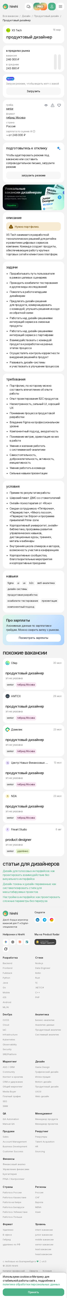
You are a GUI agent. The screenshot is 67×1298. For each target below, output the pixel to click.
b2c (31, 583)
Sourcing (40, 1151)
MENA (38, 1207)
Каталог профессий (14, 1270)
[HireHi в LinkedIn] (37, 920)
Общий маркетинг (13, 1086)
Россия (39, 1192)
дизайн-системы (17, 588)
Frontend (7, 968)
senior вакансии (44, 1244)
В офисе (7, 1234)
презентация (49, 600)
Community (9, 1071)
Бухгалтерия (10, 1174)
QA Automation (11, 1119)
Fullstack (7, 973)
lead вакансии (43, 1249)
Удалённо (8, 1229)
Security (7, 1049)
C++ (37, 992)
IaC (4, 1029)
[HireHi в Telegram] (44, 920)
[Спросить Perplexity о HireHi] (27, 942)
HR (36, 1146)
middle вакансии (44, 1239)
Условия (47, 1270)
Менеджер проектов (46, 1123)
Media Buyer (9, 1091)
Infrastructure (10, 1034)
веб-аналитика (46, 583)
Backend (7, 963)
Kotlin (38, 973)
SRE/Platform (9, 1054)
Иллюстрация (42, 1076)
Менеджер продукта (46, 1119)
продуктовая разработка (22, 594)
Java (5, 982)
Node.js (39, 963)
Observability (10, 1044)
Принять (33, 1292)
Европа (39, 1202)
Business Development (15, 1146)
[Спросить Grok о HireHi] (6, 949)
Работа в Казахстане (14, 1197)
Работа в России (12, 1192)
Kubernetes (9, 1039)
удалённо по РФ (11, 1244)
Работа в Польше (12, 1217)
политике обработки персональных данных (31, 1284)
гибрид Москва (15, 117)
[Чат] (28, 6)
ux (24, 583)
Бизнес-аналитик (44, 1020)
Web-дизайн (42, 1096)
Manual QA (9, 1123)
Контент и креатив (13, 1076)
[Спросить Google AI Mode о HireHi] (6, 942)
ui (18, 583)
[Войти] (52, 6)
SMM (5, 1106)
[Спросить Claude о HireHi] (20, 942)
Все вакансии (10, 16)
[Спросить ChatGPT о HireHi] (13, 942)
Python (6, 977)
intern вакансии (44, 1229)
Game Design (42, 1067)
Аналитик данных (44, 1024)
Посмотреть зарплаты (33, 638)
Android (7, 1002)
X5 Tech (17, 30)
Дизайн (26, 16)
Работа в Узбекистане (15, 1212)
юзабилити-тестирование (23, 600)
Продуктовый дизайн (46, 16)
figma (11, 583)
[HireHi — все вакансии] (10, 913)
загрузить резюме (33, 175)
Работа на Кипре (12, 1202)
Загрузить (33, 91)
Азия (38, 1212)
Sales (6, 1136)
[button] (34, 131)
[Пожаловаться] (52, 105)
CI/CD (6, 1020)
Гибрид (7, 1239)
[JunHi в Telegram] (51, 920)
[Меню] (60, 6)
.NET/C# (39, 987)
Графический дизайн (46, 1071)
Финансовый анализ (14, 1164)
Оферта (33, 1270)
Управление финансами (16, 1169)
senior (9, 108)
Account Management (15, 1141)
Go (4, 987)
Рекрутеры (41, 1136)
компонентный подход (21, 606)
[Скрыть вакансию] (46, 105)
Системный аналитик (47, 1034)
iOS (4, 997)
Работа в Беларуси (13, 1207)
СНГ (37, 1197)
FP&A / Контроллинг (14, 1179)
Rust (37, 977)
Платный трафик (12, 1096)
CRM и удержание (13, 1081)
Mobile (6, 992)
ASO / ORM (9, 1067)
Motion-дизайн (43, 1081)
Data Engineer (42, 968)
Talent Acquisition (44, 1141)
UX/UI (38, 1091)
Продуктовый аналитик (48, 1029)
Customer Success (13, 1151)
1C (36, 982)
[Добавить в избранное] (59, 105)
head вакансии (43, 1254)
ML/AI (6, 1007)
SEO (5, 1101)
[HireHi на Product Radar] (45, 942)
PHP (37, 997)
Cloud (6, 1024)
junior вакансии (44, 1234)
